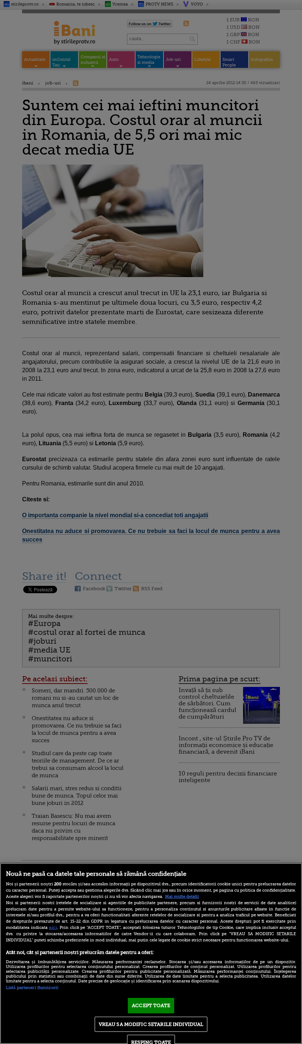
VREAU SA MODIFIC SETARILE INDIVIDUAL (151, 1024)
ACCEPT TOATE (151, 1005)
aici (53, 927)
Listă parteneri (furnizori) (32, 987)
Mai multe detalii (182, 896)
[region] (151, 953)
